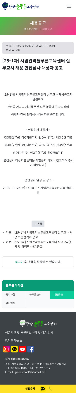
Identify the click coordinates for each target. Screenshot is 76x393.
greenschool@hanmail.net (30, 372)
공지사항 (10, 294)
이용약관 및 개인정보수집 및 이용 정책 (29, 333)
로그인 (19, 262)
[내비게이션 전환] (69, 6)
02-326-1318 (19, 368)
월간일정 (10, 303)
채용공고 (58, 294)
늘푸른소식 (35, 294)
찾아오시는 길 (14, 340)
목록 (39, 223)
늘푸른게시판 (31, 29)
